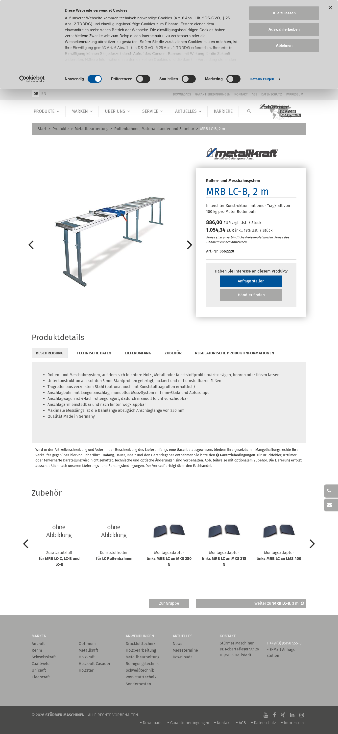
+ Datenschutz (263, 722)
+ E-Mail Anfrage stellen (281, 652)
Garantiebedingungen (212, 94)
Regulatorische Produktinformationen (234, 353)
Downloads (182, 94)
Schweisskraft (44, 657)
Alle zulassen (284, 13)
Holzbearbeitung (141, 650)
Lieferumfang (138, 353)
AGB (254, 94)
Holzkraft (87, 657)
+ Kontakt (222, 722)
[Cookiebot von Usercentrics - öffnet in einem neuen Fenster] (32, 79)
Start (42, 128)
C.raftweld (41, 663)
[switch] (143, 79)
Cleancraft (41, 677)
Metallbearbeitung (91, 128)
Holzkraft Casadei (94, 663)
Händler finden (251, 295)
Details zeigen (262, 79)
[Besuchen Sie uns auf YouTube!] (265, 714)
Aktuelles (186, 111)
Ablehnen (284, 45)
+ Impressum (292, 722)
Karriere (223, 111)
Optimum (87, 643)
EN (43, 93)
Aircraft (38, 643)
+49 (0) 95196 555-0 (285, 643)
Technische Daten (94, 353)
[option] (110, 244)
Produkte (44, 111)
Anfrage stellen (251, 281)
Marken (80, 111)
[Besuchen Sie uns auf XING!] (283, 714)
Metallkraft (88, 650)
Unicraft (39, 670)
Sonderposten (138, 684)
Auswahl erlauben (284, 29)
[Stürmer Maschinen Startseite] (280, 111)
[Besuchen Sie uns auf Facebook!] (274, 714)
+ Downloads (151, 722)
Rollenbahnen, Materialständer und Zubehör (154, 128)
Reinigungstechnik (142, 663)
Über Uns (115, 111)
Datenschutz (271, 94)
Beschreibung (49, 353)
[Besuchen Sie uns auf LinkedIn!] (292, 714)
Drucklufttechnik (140, 643)
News (177, 643)
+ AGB (241, 722)
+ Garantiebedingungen (188, 722)
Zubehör (173, 353)
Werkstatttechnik (141, 677)
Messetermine (185, 650)
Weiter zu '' (277, 603)
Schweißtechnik (140, 670)
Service (150, 111)
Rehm (37, 650)
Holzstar (86, 670)
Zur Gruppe (169, 603)
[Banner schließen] (330, 7)
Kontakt (241, 94)
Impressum (294, 94)
